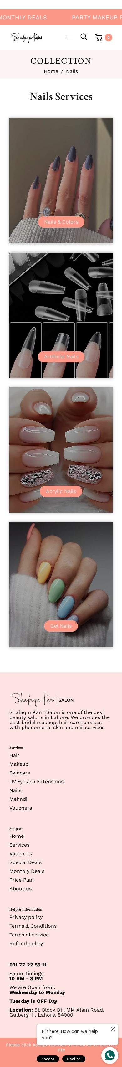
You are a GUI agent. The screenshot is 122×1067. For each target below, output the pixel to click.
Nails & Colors (61, 222)
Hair (14, 755)
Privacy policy (26, 917)
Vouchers (20, 808)
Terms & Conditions (33, 926)
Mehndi (18, 799)
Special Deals (25, 862)
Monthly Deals (26, 871)
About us (20, 889)
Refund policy (26, 943)
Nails (15, 790)
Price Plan (21, 880)
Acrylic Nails (61, 491)
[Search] (84, 37)
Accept (47, 1059)
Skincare (19, 773)
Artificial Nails (61, 357)
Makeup (18, 764)
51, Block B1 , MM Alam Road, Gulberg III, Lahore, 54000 (56, 1012)
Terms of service (29, 935)
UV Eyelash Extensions (36, 782)
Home (51, 71)
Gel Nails (61, 626)
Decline (74, 1059)
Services (19, 845)
